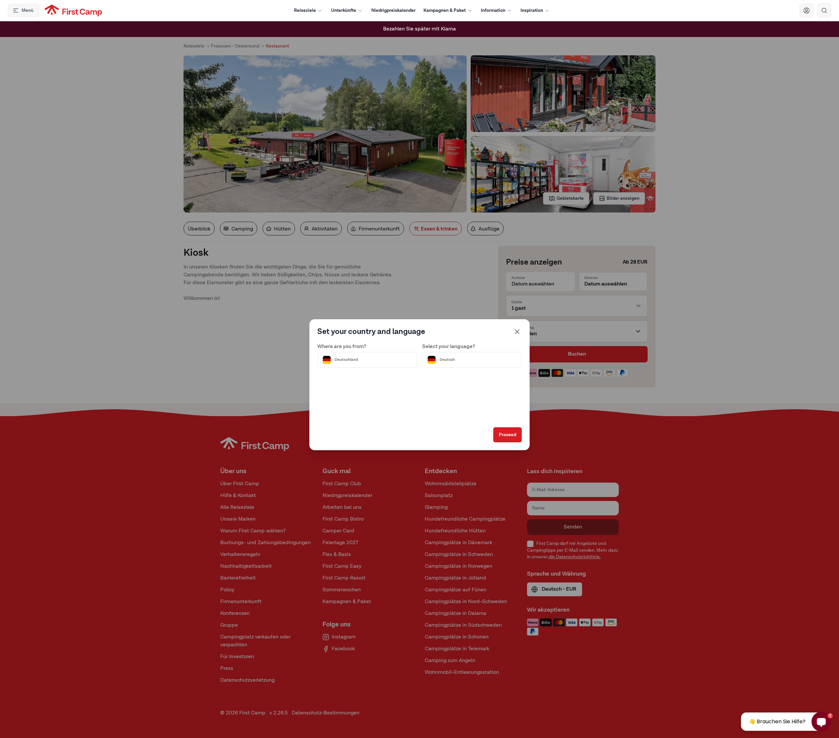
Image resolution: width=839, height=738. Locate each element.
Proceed (507, 435)
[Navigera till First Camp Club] (806, 10)
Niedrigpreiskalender (393, 10)
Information (493, 10)
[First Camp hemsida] (73, 10)
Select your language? (448, 346)
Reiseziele (305, 10)
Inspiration (531, 10)
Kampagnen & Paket (444, 10)
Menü (27, 10)
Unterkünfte (343, 10)
